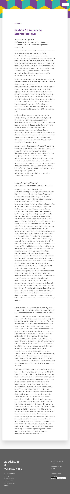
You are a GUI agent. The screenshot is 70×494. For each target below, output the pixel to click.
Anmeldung (29, 5)
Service (39, 5)
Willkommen (8, 5)
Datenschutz (48, 5)
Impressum (60, 5)
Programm (19, 5)
